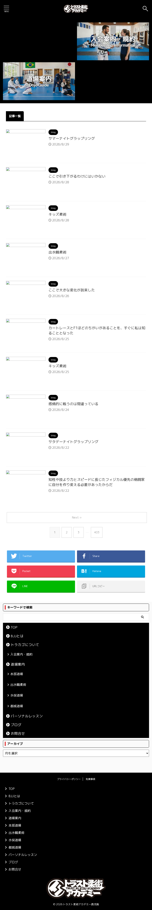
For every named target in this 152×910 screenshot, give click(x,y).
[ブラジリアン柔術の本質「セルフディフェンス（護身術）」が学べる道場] (76, 8)
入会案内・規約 (21, 654)
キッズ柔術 (57, 214)
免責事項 (90, 779)
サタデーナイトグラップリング (73, 441)
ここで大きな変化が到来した (71, 290)
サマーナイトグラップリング (71, 138)
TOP (14, 627)
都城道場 (16, 706)
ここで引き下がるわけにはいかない (76, 176)
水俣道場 (16, 695)
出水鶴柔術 (57, 252)
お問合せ (18, 733)
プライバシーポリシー (69, 779)
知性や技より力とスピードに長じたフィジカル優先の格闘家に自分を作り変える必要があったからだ (96, 482)
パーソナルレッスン (27, 716)
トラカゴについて (25, 644)
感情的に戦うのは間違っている (73, 403)
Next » (77, 517)
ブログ (16, 724)
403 (96, 532)
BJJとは (17, 635)
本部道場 (16, 674)
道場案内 (18, 664)
